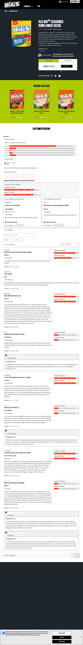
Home (6, 11)
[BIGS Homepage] (12, 4)
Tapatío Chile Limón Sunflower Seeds (17, 112)
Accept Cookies (62, 641)
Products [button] (27, 6)
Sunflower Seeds (13, 11)
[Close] (80, 637)
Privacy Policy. (38, 635)
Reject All (62, 637)
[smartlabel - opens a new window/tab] (63, 2)
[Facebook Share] (51, 76)
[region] (41, 637)
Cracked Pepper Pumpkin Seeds (66, 112)
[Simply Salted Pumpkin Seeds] (41, 99)
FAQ (39, 6)
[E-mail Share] (60, 76)
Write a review (57, 29)
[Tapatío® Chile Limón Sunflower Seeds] (16, 99)
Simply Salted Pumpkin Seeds (41, 112)
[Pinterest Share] (55, 76)
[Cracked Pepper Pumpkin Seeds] (66, 99)
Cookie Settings (62, 633)
